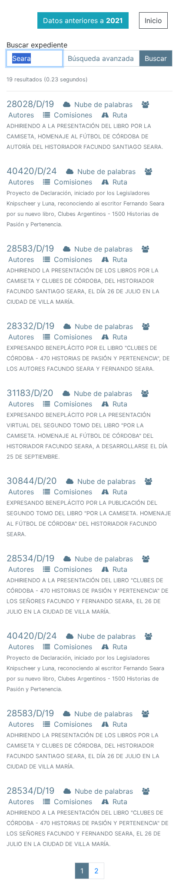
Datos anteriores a (83, 20)
